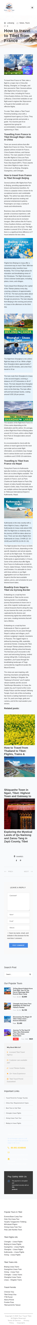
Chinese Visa (9, 1292)
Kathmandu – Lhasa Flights (14, 1252)
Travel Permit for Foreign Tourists (17, 1098)
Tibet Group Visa (10, 1294)
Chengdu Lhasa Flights (13, 1113)
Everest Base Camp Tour (13, 1216)
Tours (27, 23)
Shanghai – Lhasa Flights (13, 1249)
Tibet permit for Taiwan (12, 1305)
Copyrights (21, 1323)
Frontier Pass (9, 1302)
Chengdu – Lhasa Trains (13, 1275)
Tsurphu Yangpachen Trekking (15, 1222)
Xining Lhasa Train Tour (13, 1118)
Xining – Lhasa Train (11, 1272)
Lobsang (10, 23)
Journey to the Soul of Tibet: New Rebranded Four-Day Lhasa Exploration (21, 1033)
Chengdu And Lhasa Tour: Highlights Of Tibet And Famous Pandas (22, 1005)
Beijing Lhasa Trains (11, 1267)
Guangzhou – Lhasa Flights (14, 1247)
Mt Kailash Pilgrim (10, 1224)
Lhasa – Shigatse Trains (13, 1280)
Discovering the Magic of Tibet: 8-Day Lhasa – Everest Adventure (22, 1018)
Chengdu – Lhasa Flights (13, 1242)
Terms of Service (14, 1320)
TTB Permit (8, 1297)
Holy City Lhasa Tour (11, 1219)
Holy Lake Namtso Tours (13, 1230)
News (22, 23)
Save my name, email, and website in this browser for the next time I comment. (18, 935)
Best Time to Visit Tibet (13, 1108)
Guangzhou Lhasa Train (13, 1269)
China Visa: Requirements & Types (17, 1103)
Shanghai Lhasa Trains (12, 1277)
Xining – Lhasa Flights (12, 1255)
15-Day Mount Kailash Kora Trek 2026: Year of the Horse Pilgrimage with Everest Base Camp (23, 991)
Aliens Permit (9, 1300)
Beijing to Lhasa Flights (13, 1123)
